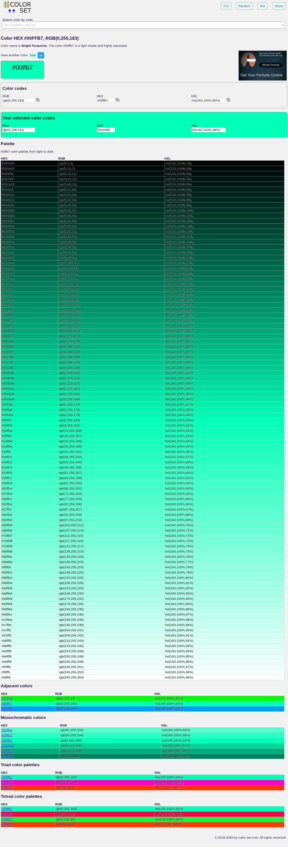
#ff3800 (7, 787)
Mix (262, 6)
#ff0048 (7, 814)
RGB (5, 96)
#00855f (7, 756)
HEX (100, 96)
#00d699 (8, 745)
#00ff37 (7, 819)
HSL (194, 96)
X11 (226, 6)
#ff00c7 (7, 782)
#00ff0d (7, 698)
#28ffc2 (7, 735)
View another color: (15, 55)
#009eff (7, 709)
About (279, 6)
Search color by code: (18, 19)
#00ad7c (8, 751)
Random (244, 6)
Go (283, 25)
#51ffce (7, 730)
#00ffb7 (7, 703)
